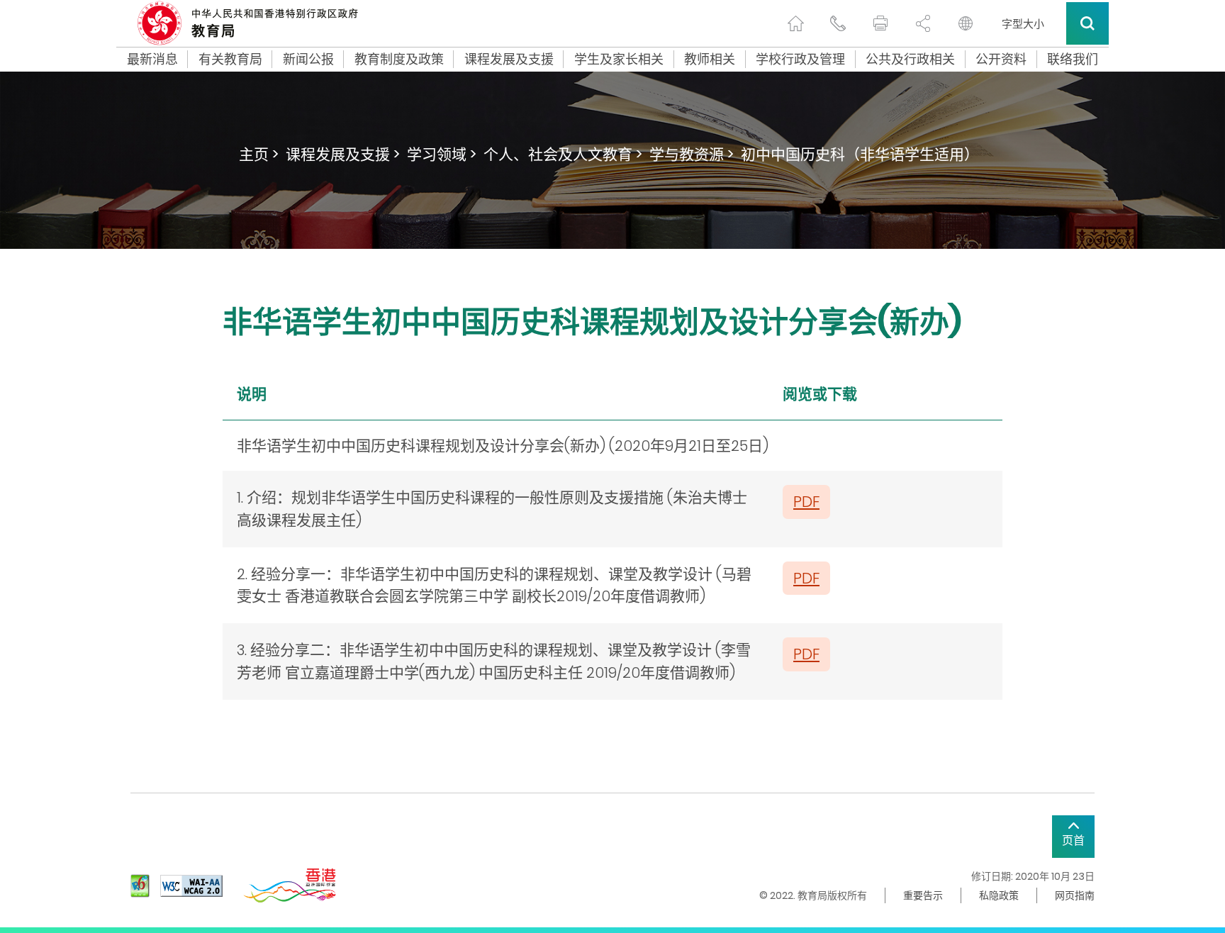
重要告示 (923, 895)
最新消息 (152, 59)
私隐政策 (999, 895)
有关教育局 (230, 59)
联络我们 (1072, 59)
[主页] (795, 23)
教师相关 (709, 59)
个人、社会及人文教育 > (562, 154)
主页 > (259, 154)
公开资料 (1001, 59)
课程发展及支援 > (343, 154)
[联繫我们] (838, 23)
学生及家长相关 (619, 59)
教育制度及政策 (399, 59)
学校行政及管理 (800, 59)
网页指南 (1075, 895)
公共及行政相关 (910, 59)
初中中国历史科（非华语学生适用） (860, 154)
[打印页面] (880, 23)
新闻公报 (308, 59)
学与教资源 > (691, 154)
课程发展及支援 (509, 59)
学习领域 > (441, 154)
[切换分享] (923, 23)
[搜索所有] (1087, 23)
